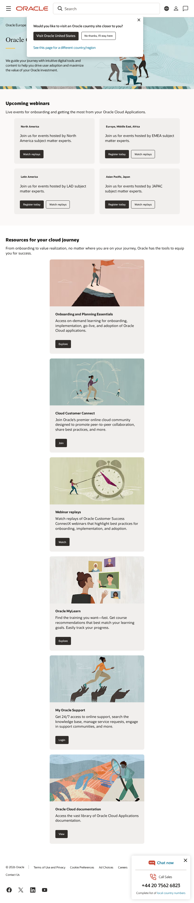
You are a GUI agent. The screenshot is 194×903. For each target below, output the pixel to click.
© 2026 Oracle (15, 867)
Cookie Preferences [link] (82, 867)
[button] (8, 8)
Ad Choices (106, 867)
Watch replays (31, 154)
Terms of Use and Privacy (49, 867)
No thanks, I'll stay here (98, 35)
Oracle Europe (16, 25)
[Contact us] (185, 8)
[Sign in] (176, 8)
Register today (117, 154)
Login (62, 740)
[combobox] (106, 8)
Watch (62, 542)
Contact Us (13, 874)
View (61, 834)
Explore (63, 344)
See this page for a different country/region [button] (64, 47)
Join (61, 443)
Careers (123, 867)
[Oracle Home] (32, 8)
